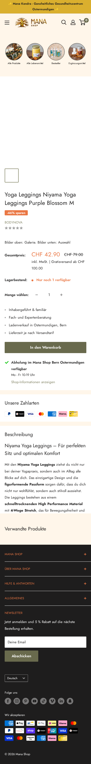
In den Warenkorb (45, 347)
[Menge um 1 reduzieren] (37, 295)
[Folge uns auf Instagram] (17, 701)
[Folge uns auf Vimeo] (52, 701)
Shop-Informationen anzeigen (33, 382)
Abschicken (21, 656)
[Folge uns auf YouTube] (34, 701)
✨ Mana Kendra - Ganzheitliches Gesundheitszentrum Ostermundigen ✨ (45, 6)
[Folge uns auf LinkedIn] (61, 701)
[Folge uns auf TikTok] (43, 701)
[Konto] (73, 22)
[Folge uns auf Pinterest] (25, 701)
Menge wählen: (17, 294)
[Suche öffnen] (63, 22)
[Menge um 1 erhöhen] (61, 295)
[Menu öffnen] (7, 22)
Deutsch (12, 678)
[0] (82, 22)
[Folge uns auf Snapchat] (70, 701)
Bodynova (13, 222)
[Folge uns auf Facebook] (8, 701)
